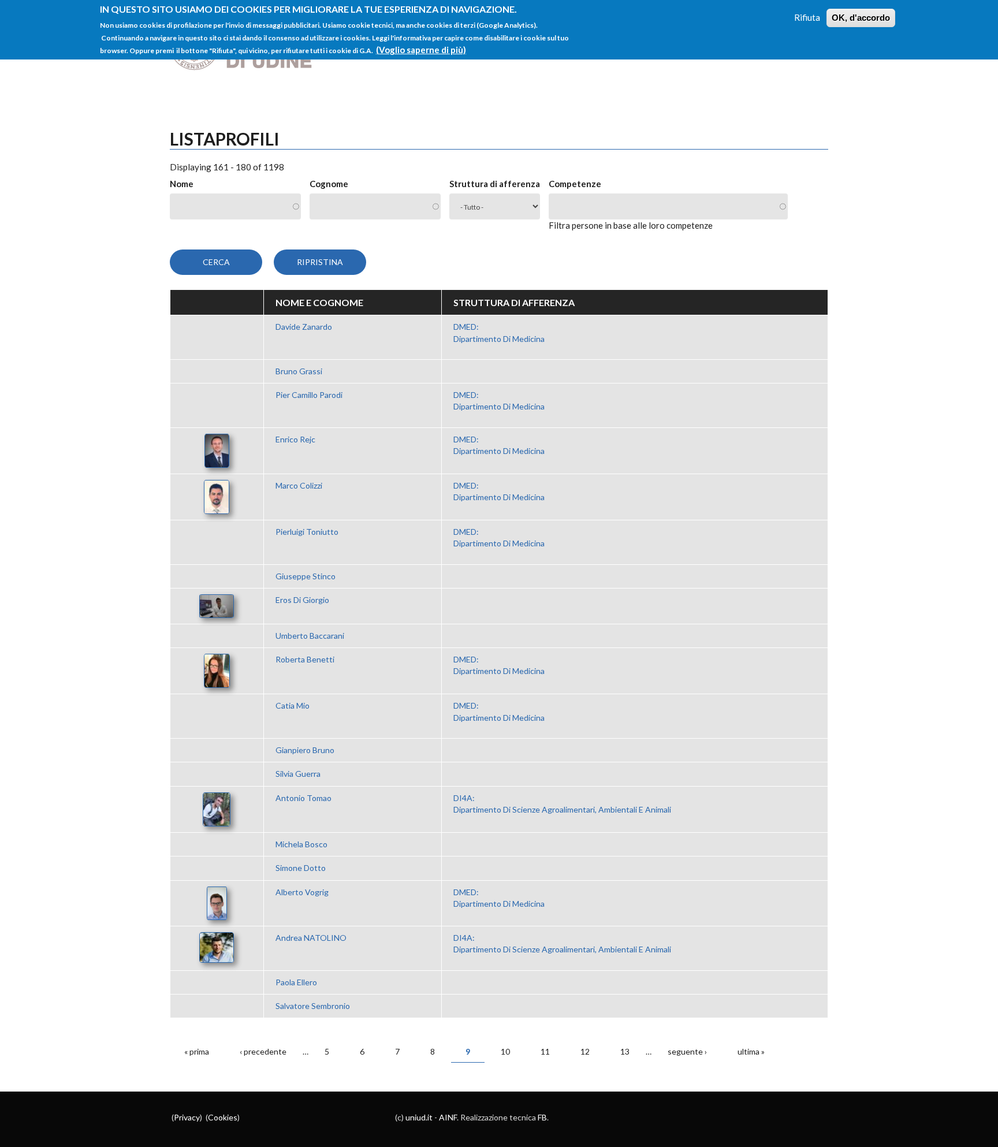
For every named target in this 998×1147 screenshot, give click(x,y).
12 (585, 1051)
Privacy (187, 1117)
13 (625, 1051)
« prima (196, 1051)
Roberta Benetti (304, 659)
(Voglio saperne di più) (421, 49)
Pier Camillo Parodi (308, 395)
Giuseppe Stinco (305, 576)
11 (545, 1051)
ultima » (751, 1051)
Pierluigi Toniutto (306, 532)
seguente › (687, 1051)
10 (505, 1051)
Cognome (329, 183)
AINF (448, 1117)
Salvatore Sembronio (312, 1006)
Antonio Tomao (303, 798)
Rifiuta (807, 17)
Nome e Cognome (319, 302)
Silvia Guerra (298, 774)
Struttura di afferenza (494, 183)
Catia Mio (292, 705)
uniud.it (419, 1117)
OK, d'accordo (861, 18)
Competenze (575, 183)
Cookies (222, 1117)
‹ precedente (263, 1051)
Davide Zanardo (303, 327)
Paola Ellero (296, 982)
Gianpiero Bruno (304, 750)
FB (542, 1117)
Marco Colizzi (298, 485)
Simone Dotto (300, 868)
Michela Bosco (301, 844)
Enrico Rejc (295, 439)
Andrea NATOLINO (311, 938)
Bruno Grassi (298, 371)
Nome (181, 183)
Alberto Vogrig (302, 892)
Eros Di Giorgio (302, 600)
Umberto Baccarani (309, 635)
